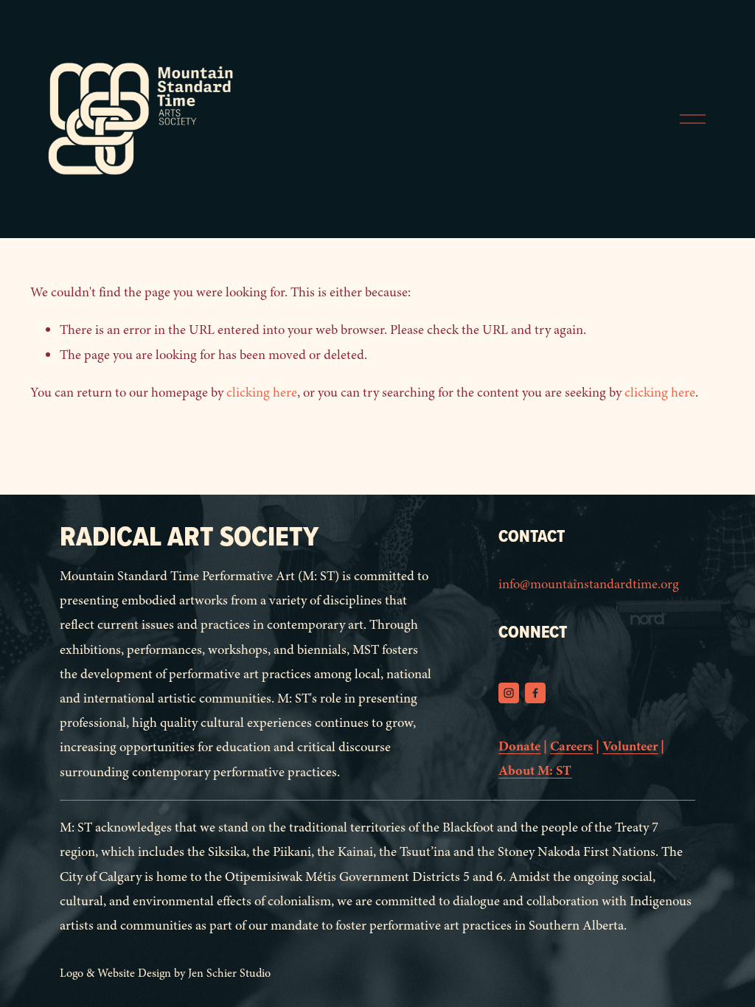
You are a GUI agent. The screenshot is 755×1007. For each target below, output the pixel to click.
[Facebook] (535, 693)
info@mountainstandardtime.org (588, 584)
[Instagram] (508, 693)
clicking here (261, 392)
